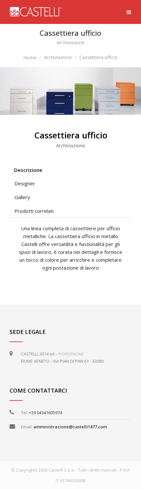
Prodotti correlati (33, 211)
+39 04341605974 (45, 413)
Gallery (22, 197)
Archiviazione (58, 57)
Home (29, 57)
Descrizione (28, 170)
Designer (24, 183)
